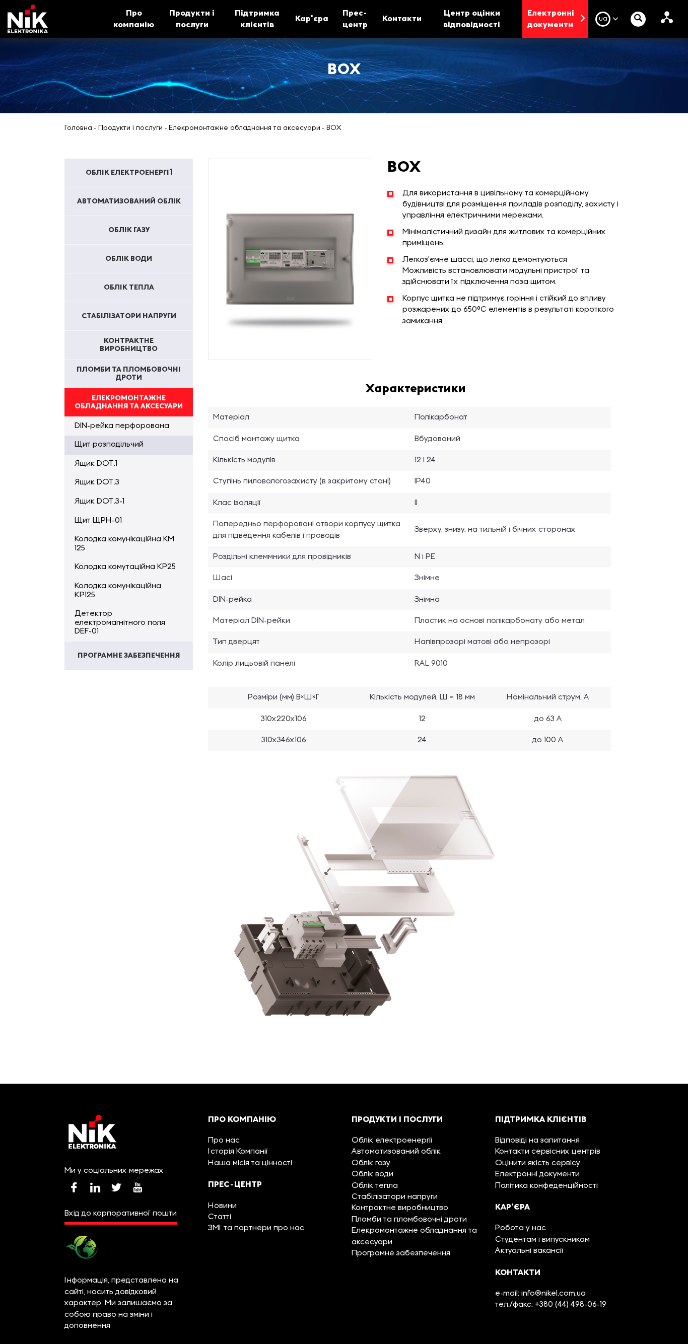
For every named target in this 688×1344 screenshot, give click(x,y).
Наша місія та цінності (250, 1163)
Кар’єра (311, 18)
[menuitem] (128, 173)
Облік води (372, 1174)
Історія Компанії (238, 1151)
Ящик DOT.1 (96, 463)
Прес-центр (355, 18)
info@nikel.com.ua (553, 1293)
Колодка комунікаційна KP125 (118, 591)
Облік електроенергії (392, 1140)
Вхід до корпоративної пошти (120, 1213)
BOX (333, 128)
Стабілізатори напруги (395, 1196)
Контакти (402, 18)
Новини (222, 1206)
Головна (78, 128)
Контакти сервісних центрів (547, 1151)
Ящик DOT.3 (97, 482)
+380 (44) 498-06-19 (569, 1304)
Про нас (224, 1140)
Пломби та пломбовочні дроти (409, 1219)
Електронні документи (550, 18)
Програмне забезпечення (401, 1253)
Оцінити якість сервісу (537, 1163)
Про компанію (133, 18)
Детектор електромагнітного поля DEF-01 (120, 622)
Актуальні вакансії (529, 1250)
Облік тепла (375, 1185)
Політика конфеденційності (546, 1185)
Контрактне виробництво (400, 1208)
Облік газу (371, 1163)
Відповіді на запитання (537, 1140)
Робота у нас (520, 1228)
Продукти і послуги (192, 18)
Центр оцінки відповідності (471, 18)
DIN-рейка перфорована (122, 426)
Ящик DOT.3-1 (99, 501)
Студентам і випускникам (542, 1239)
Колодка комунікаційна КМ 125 (124, 544)
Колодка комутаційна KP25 (125, 567)
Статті (219, 1217)
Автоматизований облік (396, 1151)
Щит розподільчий (109, 444)
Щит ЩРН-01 (98, 520)
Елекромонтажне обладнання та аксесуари (244, 128)
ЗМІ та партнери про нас (256, 1228)
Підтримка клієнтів (257, 18)
